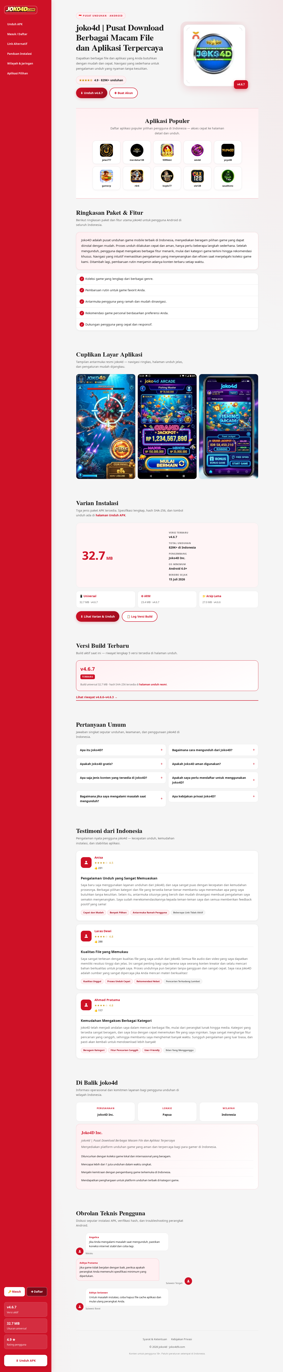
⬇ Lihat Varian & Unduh (98, 616)
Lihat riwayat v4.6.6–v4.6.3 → (96, 697)
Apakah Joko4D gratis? (96, 764)
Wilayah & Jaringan (20, 63)
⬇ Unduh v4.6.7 (92, 93)
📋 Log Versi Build (139, 616)
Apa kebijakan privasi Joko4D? (194, 796)
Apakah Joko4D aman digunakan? (196, 764)
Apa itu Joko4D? (91, 750)
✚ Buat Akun (123, 93)
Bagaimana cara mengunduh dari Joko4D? (202, 750)
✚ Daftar (37, 1291)
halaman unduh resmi (153, 684)
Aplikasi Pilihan (17, 73)
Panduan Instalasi (19, 54)
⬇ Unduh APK (26, 1360)
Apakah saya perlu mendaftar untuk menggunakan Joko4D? (209, 780)
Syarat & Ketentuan (155, 1339)
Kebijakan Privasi (181, 1339)
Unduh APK (15, 24)
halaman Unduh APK (110, 515)
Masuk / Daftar (17, 34)
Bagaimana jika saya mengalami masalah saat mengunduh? (113, 798)
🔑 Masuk (14, 1291)
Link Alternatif (17, 44)
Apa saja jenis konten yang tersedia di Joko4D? (113, 778)
